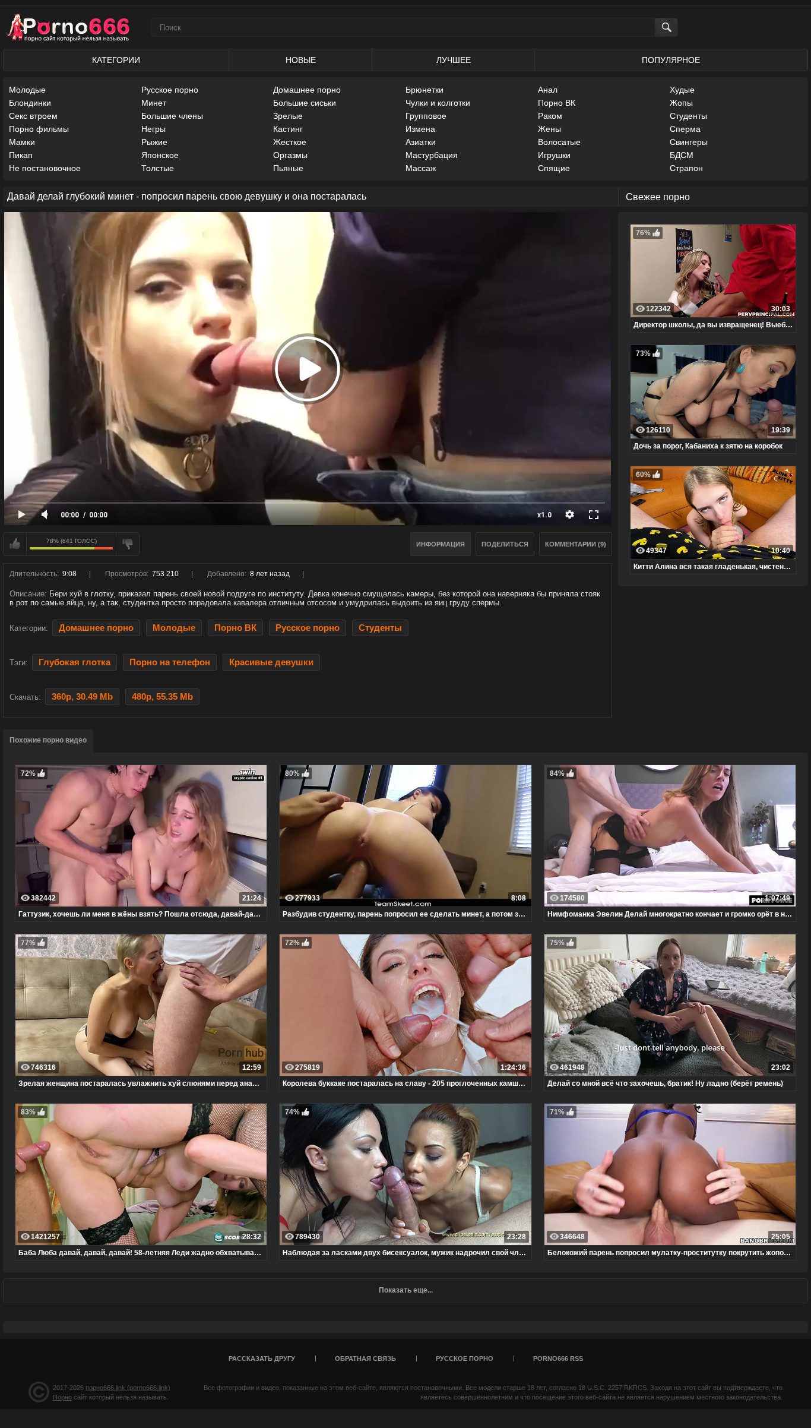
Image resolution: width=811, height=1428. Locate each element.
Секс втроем (33, 116)
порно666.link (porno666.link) (127, 1387)
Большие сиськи (304, 103)
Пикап (21, 155)
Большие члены (172, 116)
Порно (62, 1397)
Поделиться (504, 544)
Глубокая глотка (74, 662)
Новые (301, 60)
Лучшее (453, 60)
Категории (116, 60)
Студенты (688, 116)
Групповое (426, 116)
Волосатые (559, 142)
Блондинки (30, 103)
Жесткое (289, 142)
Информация (440, 544)
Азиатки (421, 142)
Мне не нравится (128, 544)
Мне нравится (15, 544)
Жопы (681, 103)
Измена (420, 129)
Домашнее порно (307, 89)
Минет (153, 103)
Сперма (685, 129)
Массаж (421, 168)
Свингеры (689, 142)
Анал (547, 89)
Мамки (22, 142)
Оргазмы (290, 155)
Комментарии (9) (575, 544)
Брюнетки (424, 89)
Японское (160, 155)
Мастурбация (432, 155)
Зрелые (288, 116)
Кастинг (288, 129)
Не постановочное (45, 168)
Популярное (671, 60)
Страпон (686, 168)
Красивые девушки (271, 662)
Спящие (554, 168)
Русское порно (169, 89)
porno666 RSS (558, 1358)
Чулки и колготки (438, 103)
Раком (550, 116)
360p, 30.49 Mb (82, 697)
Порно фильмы (39, 129)
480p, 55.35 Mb (162, 697)
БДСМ (681, 155)
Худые (682, 89)
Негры (153, 129)
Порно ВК (556, 103)
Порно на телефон (169, 662)
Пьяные (288, 168)
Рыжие (154, 142)
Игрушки (554, 155)
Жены (549, 129)
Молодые (27, 89)
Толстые (157, 168)
